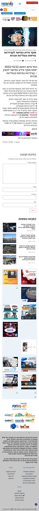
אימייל (33, 194)
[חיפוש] (5, 9)
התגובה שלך (31, 162)
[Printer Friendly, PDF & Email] (11, 142)
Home (34, 50)
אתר (35, 202)
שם (34, 187)
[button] (20, 3)
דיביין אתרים (6, 509)
